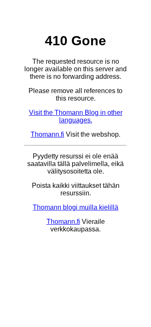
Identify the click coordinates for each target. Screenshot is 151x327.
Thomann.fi (47, 134)
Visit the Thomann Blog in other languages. (75, 116)
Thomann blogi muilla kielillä (75, 207)
